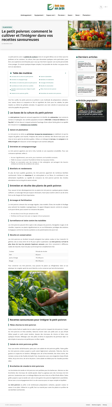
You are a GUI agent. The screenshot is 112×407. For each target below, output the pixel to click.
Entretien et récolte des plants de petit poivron (24, 82)
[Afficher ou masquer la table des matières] (49, 73)
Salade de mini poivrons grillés (19, 93)
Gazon (80, 108)
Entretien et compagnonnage (19, 79)
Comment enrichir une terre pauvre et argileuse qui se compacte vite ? (86, 90)
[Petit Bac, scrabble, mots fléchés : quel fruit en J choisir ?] (101, 78)
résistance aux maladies (29, 125)
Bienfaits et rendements (47, 79)
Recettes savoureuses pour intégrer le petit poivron (23, 89)
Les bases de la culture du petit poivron (22, 76)
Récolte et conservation (47, 86)
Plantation (7, 27)
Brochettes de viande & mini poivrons (51, 93)
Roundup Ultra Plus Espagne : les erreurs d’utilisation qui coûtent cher (86, 65)
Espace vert (81, 87)
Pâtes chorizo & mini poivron (48, 89)
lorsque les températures (43, 134)
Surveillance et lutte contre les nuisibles (22, 86)
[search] (101, 6)
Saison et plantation (46, 76)
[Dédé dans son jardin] (56, 7)
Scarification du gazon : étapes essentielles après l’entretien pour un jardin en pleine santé (90, 112)
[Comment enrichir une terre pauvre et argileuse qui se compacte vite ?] (101, 90)
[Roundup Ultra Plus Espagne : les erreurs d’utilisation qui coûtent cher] (101, 65)
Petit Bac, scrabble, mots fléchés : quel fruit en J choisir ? (86, 78)
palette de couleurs (31, 57)
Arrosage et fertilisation (47, 82)
